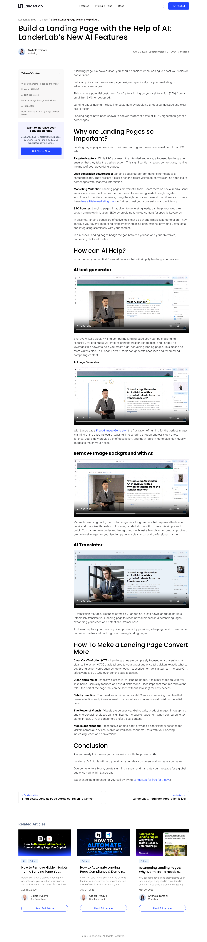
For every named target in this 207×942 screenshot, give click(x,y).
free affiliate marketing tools (98, 201)
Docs (121, 5)
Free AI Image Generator (111, 430)
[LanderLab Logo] (30, 6)
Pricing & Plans (103, 5)
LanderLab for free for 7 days (152, 779)
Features (84, 5)
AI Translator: (28, 106)
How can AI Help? (30, 89)
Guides (33, 861)
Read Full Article (44, 908)
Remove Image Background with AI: (39, 100)
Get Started (178, 6)
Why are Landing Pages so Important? (40, 83)
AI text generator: (30, 94)
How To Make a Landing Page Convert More (40, 113)
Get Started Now (41, 151)
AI (24, 861)
